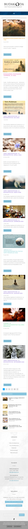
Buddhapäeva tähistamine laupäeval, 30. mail (15, 405)
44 (14, 389)
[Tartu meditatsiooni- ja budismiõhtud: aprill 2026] (14, 145)
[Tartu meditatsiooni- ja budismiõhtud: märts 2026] (14, 182)
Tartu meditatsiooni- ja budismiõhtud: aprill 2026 (15, 419)
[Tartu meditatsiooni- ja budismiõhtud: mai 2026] (14, 107)
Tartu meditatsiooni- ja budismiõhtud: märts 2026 (15, 426)
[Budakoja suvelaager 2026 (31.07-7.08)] (14, 28)
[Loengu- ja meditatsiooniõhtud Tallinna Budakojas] (14, 314)
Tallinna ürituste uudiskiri (14, 501)
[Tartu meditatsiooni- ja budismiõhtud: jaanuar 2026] (14, 282)
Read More (7, 54)
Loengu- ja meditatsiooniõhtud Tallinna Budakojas (13, 325)
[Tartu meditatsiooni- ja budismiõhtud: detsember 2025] (14, 352)
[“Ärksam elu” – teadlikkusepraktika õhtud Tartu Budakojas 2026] (14, 241)
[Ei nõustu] (26, 525)
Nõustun (9, 526)
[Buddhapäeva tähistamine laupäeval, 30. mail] (14, 65)
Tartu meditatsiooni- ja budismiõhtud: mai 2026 (15, 412)
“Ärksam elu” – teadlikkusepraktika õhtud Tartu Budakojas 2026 (13, 251)
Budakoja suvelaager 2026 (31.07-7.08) (17, 398)
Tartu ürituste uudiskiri (14, 505)
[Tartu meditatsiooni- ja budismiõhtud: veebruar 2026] (14, 211)
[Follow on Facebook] (14, 519)
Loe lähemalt (17, 526)
